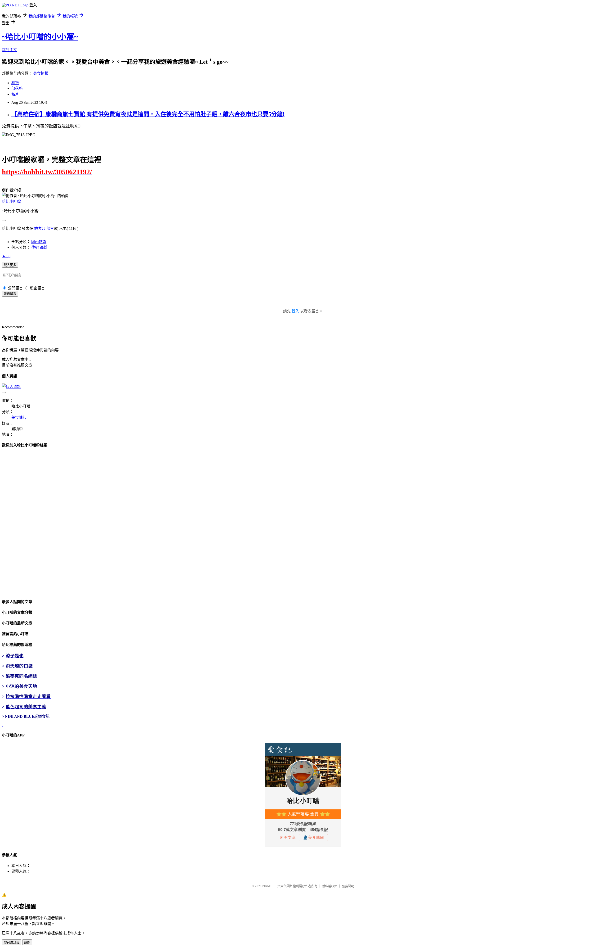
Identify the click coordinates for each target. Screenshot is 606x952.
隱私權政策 (329, 886)
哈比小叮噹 (11, 201)
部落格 (17, 88)
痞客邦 (39, 228)
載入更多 (10, 265)
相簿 (15, 83)
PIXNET (267, 886)
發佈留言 (10, 294)
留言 (50, 228)
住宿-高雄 (39, 247)
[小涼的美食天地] (2, 725)
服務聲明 (348, 886)
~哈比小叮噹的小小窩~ (40, 36)
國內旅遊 (38, 242)
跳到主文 (9, 50)
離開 (27, 942)
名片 (15, 94)
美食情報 (40, 73)
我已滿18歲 (11, 942)
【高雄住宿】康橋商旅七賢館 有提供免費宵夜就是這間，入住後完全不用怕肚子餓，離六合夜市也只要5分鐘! (148, 114)
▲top (6, 256)
